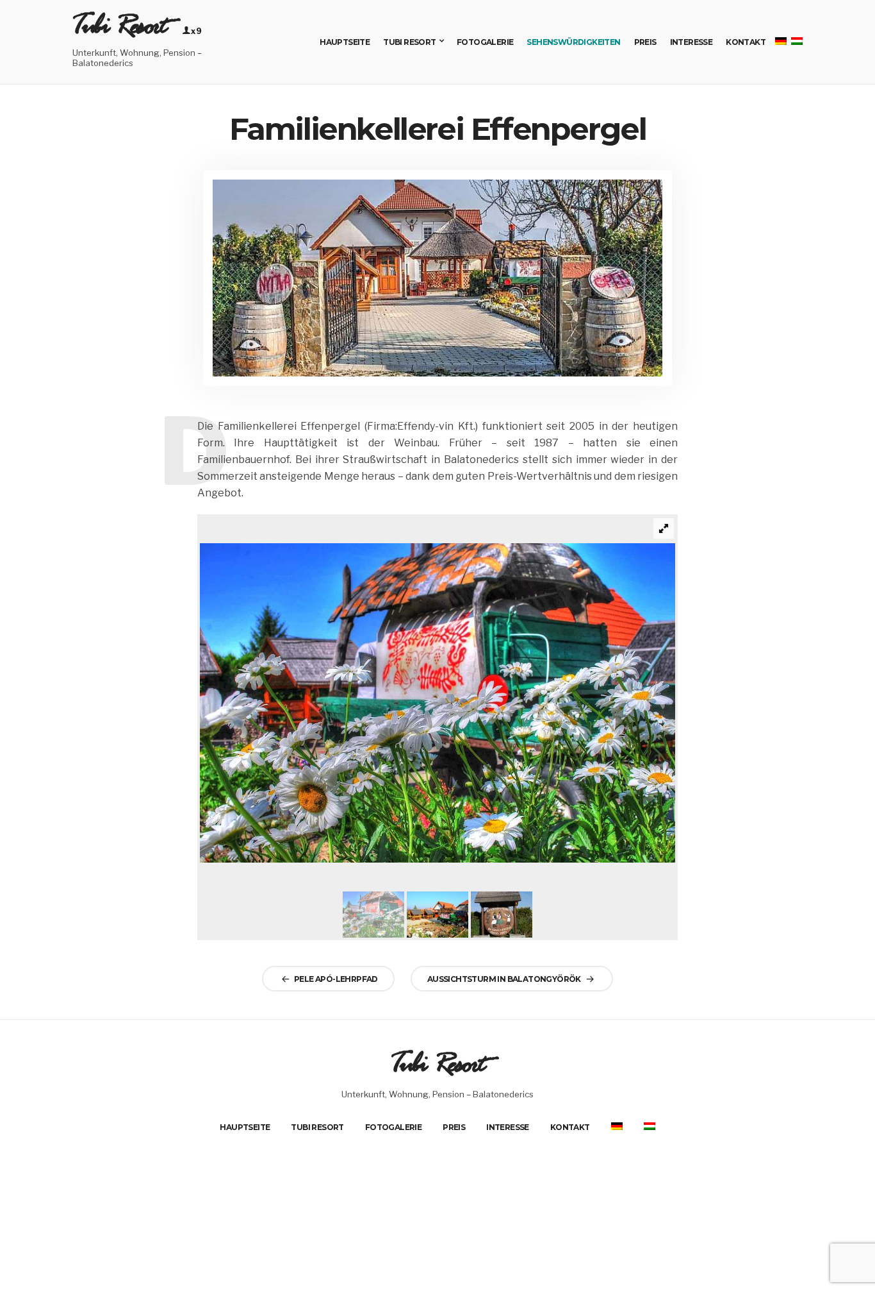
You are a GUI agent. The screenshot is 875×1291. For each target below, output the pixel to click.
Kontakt (745, 42)
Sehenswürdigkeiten (573, 42)
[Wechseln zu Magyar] (796, 42)
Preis (645, 42)
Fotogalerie (485, 42)
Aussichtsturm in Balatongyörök (504, 978)
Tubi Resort (119, 31)
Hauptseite (345, 42)
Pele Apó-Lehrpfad (336, 978)
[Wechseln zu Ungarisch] (649, 1126)
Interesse (691, 42)
